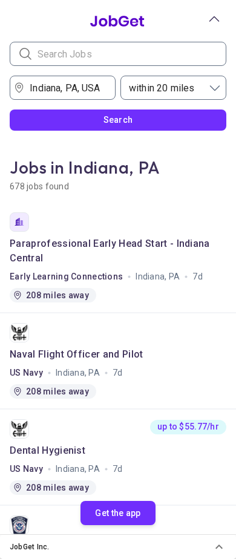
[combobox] (66, 87)
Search (118, 120)
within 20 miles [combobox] (161, 88)
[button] (118, 547)
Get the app (117, 513)
